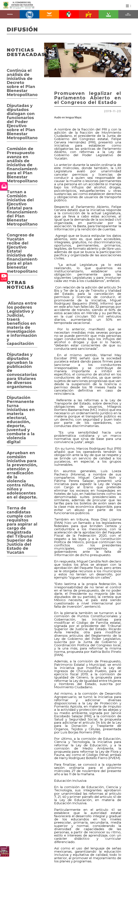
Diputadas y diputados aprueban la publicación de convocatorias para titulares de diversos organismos (22, 370)
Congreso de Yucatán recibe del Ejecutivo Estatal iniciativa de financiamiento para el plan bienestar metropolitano (22, 253)
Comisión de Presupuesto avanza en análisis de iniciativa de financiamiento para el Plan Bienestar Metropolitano (22, 164)
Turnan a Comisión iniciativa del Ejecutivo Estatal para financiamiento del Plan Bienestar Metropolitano (22, 207)
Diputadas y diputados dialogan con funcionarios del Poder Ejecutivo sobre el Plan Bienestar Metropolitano (22, 121)
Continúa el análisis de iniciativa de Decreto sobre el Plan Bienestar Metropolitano (22, 82)
